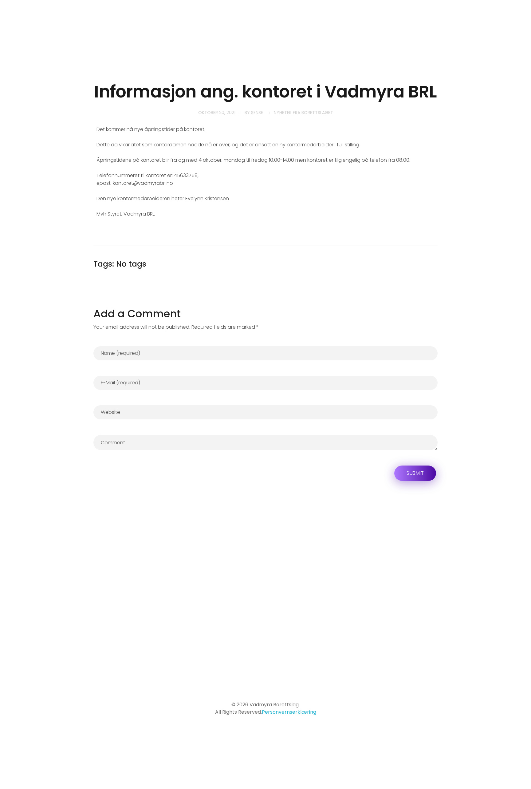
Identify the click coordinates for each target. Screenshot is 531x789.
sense (257, 112)
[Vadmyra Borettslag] (82, 30)
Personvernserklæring (289, 712)
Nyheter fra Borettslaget (303, 112)
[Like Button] (429, 264)
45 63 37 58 (295, 654)
